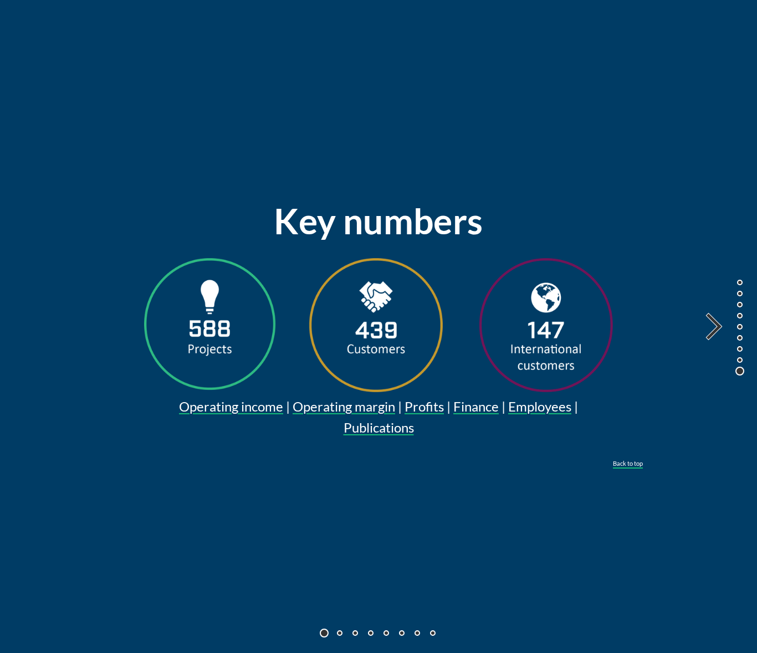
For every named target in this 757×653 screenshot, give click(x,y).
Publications (379, 427)
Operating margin (344, 406)
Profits (424, 406)
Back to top (628, 463)
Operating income (231, 406)
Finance (476, 406)
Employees (539, 406)
